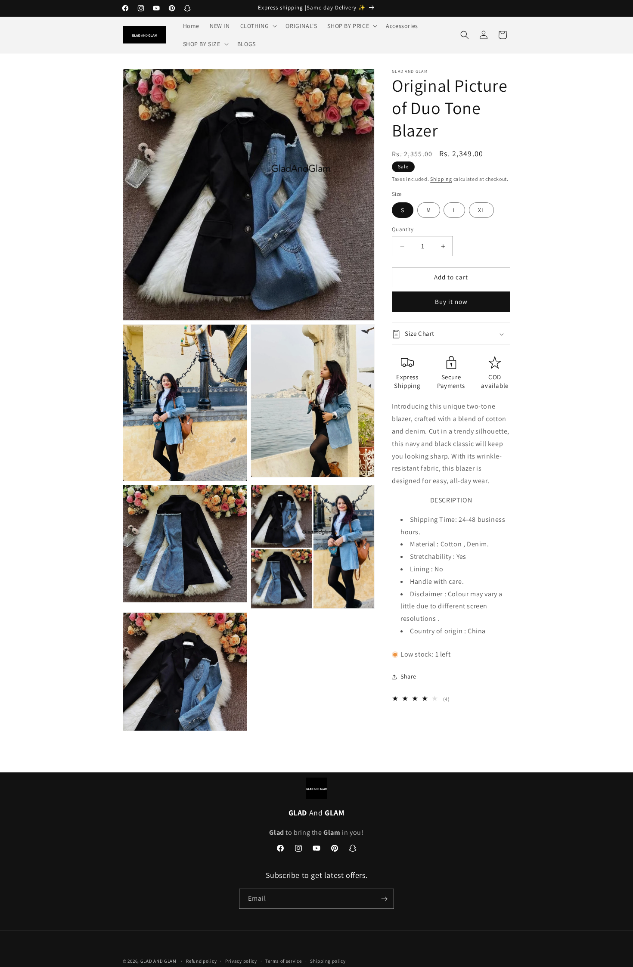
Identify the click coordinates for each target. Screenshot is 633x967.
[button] (258, 26)
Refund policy (201, 961)
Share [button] (408, 676)
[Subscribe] (384, 899)
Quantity (402, 229)
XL (481, 210)
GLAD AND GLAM (158, 961)
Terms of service (283, 961)
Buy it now (451, 302)
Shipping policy (328, 961)
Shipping (441, 179)
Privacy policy (241, 961)
